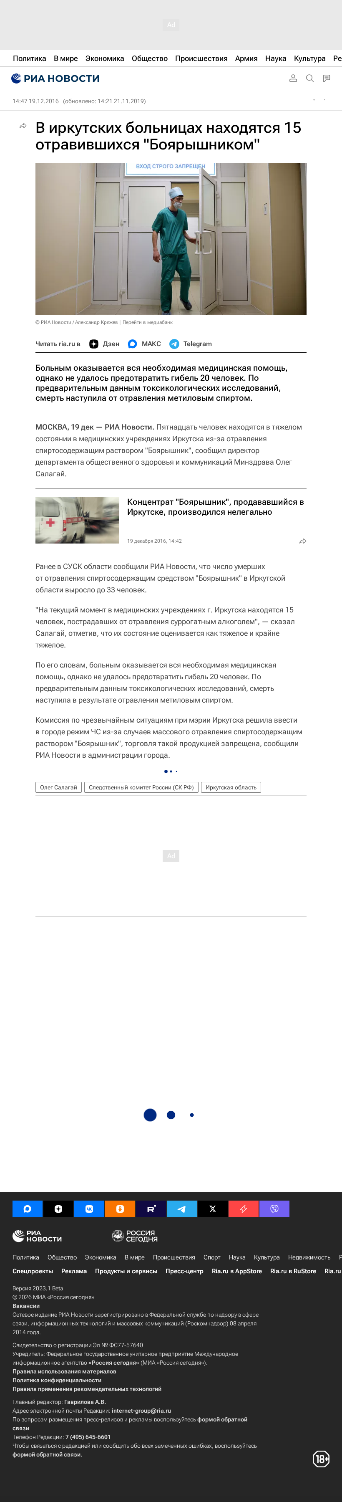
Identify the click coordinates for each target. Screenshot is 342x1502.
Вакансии (26, 1305)
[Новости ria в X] (213, 1209)
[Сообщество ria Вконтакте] (89, 1209)
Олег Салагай (58, 787)
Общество (62, 1257)
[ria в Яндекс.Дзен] (58, 1209)
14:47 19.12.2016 (36, 101)
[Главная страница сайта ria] (54, 78)
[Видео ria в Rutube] (151, 1209)
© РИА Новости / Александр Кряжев (76, 322)
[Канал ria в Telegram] (182, 1209)
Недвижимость (309, 1257)
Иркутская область (231, 787)
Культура (267, 1257)
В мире (135, 1257)
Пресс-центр (185, 1271)
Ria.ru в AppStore (237, 1271)
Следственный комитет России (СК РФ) (141, 787)
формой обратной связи (46, 1454)
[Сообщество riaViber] (274, 1209)
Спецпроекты (33, 1271)
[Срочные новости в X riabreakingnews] (244, 1209)
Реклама (74, 1271)
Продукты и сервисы (126, 1271)
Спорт (212, 1257)
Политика (26, 1257)
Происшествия (174, 1257)
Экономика (100, 1257)
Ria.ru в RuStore (293, 1271)
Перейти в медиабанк (148, 322)
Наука (237, 1257)
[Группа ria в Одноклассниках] (120, 1209)
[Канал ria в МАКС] (28, 1209)
